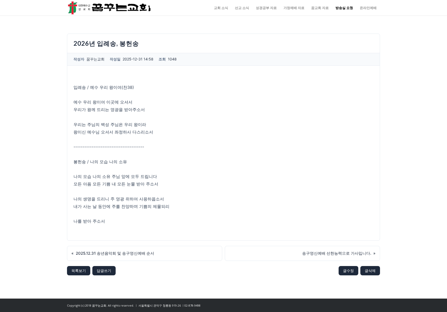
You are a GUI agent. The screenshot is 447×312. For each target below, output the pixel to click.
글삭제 (370, 270)
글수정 (348, 270)
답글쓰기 (104, 270)
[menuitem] (221, 7)
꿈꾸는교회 (99, 305)
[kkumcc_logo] (109, 7)
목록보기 (78, 270)
